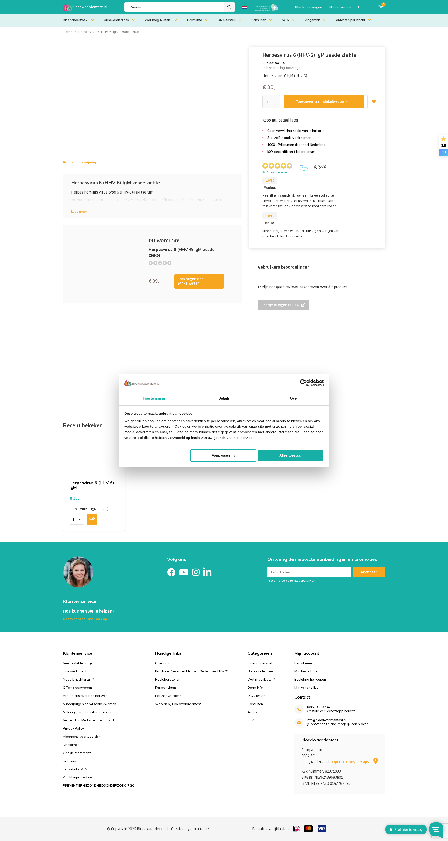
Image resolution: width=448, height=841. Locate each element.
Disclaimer (71, 745)
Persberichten (165, 687)
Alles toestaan (290, 455)
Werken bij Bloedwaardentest (178, 704)
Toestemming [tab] (154, 398)
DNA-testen (227, 20)
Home (67, 32)
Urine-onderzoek (116, 20)
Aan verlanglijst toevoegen (374, 101)
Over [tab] (294, 398)
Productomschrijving (79, 162)
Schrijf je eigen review (280, 305)
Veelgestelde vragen (78, 663)
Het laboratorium (168, 679)
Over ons (162, 663)
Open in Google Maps (351, 762)
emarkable (199, 829)
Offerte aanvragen (308, 7)
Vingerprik (312, 20)
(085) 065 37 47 (319, 707)
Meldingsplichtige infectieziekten (87, 712)
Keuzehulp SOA (75, 769)
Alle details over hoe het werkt (86, 696)
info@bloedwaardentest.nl (326, 720)
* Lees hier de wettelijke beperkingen (291, 581)
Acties (252, 712)
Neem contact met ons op (85, 619)
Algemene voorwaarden (82, 736)
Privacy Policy (73, 728)
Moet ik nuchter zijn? (78, 679)
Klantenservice (340, 7)
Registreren (303, 663)
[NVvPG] (266, 7)
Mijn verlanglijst (306, 687)
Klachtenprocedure (77, 777)
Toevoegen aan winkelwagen (190, 281)
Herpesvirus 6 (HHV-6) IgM (92, 485)
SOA (285, 20)
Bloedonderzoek (75, 20)
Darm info (194, 20)
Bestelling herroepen (310, 679)
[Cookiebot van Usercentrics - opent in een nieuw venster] (303, 382)
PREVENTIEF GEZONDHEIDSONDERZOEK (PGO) (99, 785)
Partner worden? (168, 696)
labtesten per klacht (350, 20)
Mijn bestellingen (306, 671)
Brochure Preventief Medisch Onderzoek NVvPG (191, 671)
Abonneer (368, 572)
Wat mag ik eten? (158, 20)
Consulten (258, 20)
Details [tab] (224, 398)
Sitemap (69, 761)
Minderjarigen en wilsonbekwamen (89, 704)
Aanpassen (221, 455)
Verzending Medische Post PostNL (89, 720)
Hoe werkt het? (74, 671)
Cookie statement (77, 753)
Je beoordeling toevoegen (282, 68)
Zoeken (229, 7)
